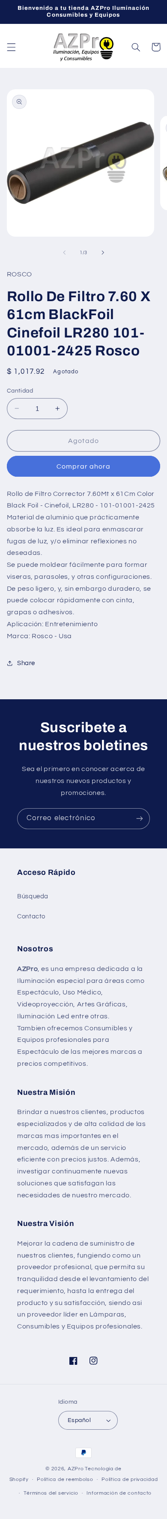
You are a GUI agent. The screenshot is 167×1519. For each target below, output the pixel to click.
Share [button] (26, 663)
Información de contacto (119, 1493)
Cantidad (20, 391)
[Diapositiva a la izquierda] (64, 252)
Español (79, 1420)
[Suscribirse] (139, 818)
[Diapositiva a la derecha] (102, 252)
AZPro (76, 1468)
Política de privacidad (129, 1479)
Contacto (31, 916)
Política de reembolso (65, 1479)
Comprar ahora (84, 466)
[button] (11, 47)
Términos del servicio (51, 1493)
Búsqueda (32, 896)
